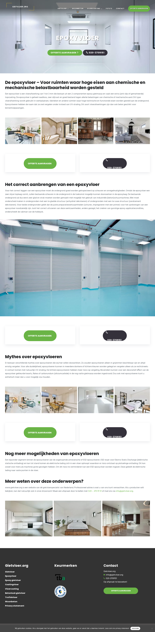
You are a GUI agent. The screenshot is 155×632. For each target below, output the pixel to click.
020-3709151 (96, 52)
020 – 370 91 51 (95, 491)
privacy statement (122, 628)
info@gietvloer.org (124, 491)
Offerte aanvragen (63, 52)
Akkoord (135, 628)
